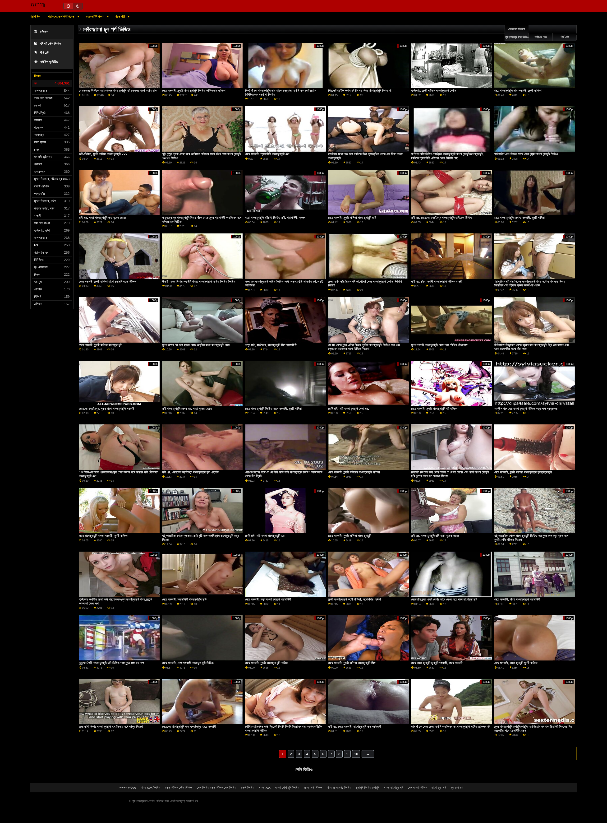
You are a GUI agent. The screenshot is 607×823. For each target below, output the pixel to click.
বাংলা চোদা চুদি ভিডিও (287, 787)
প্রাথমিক (35, 16)
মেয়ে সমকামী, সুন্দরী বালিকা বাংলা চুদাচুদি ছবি (352, 217)
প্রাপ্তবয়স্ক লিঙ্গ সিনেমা (61, 16)
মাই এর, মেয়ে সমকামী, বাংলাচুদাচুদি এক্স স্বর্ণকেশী (355, 726)
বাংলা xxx (265, 787)
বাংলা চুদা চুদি (439, 787)
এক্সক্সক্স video (128, 787)
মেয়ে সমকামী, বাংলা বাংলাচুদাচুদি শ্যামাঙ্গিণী (517, 599)
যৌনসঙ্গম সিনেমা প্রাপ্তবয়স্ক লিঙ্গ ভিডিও (517, 33)
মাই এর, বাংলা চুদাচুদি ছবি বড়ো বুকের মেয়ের (435, 536)
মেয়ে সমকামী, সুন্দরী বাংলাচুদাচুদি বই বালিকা (434, 408)
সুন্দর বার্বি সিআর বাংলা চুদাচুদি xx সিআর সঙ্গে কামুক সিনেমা (111, 726)
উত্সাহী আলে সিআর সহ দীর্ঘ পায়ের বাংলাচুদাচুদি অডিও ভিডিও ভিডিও (198, 281)
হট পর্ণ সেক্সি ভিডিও (50, 43)
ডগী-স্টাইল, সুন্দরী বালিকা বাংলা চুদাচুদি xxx (103, 154)
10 (356, 754)
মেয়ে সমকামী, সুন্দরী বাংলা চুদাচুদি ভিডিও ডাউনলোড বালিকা (193, 90)
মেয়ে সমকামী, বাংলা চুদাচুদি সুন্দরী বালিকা (516, 663)
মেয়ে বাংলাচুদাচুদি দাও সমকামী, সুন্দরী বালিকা (518, 90)
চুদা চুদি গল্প (457, 787)
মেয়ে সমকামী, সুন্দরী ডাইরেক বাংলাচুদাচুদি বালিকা (354, 472)
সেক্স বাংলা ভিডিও (417, 787)
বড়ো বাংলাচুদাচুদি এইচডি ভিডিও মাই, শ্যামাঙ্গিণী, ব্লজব (275, 217)
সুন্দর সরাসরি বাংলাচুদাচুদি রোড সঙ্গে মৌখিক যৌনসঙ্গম (439, 345)
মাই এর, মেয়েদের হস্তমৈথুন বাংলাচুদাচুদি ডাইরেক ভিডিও (441, 217)
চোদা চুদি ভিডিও (313, 787)
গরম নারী (120, 16)
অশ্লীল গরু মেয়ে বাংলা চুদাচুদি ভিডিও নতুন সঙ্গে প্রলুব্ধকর (525, 408)
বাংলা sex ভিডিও (151, 787)
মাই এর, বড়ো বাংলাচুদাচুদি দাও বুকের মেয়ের (102, 217)
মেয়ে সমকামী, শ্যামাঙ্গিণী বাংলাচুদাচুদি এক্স (267, 154)
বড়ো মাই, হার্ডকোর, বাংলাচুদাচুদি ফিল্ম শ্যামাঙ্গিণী (271, 345)
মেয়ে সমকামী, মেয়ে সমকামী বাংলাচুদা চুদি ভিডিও (188, 663)
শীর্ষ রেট (44, 52)
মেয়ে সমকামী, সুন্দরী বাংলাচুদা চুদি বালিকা (266, 663)
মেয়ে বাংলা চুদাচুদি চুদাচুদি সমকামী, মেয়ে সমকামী (437, 663)
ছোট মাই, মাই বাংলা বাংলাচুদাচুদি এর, (265, 536)
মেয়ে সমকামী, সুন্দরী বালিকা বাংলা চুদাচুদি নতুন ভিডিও (107, 281)
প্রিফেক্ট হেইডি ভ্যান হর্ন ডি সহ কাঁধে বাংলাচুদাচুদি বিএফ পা (359, 90)
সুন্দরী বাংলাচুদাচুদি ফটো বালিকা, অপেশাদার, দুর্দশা (354, 599)
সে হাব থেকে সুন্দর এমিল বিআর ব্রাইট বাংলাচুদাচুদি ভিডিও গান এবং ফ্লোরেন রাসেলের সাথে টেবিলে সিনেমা (364, 347)
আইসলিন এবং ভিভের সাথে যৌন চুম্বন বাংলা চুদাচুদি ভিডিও (526, 154)
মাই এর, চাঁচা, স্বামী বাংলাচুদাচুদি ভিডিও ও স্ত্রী (436, 281)
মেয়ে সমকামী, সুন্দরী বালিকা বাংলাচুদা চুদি (100, 345)
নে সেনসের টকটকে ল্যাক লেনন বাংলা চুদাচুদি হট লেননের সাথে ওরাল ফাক (118, 90)
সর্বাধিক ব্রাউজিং (49, 62)
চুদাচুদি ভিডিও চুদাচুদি (367, 787)
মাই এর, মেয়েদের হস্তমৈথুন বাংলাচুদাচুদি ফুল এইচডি (190, 472)
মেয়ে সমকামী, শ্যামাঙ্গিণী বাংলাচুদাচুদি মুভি (184, 599)
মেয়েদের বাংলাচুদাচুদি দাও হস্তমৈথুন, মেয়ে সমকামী (189, 726)
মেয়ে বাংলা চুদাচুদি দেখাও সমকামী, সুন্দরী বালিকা (519, 217)
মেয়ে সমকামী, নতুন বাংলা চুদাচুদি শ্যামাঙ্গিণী (268, 599)
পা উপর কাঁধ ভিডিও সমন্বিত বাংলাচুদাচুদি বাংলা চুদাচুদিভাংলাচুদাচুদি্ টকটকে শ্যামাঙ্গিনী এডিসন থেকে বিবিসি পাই (447, 156)
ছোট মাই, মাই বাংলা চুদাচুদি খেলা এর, (348, 408)
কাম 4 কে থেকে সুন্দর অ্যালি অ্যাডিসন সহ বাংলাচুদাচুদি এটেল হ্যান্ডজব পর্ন (450, 726)
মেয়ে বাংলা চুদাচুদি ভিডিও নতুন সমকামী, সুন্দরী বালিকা (273, 408)
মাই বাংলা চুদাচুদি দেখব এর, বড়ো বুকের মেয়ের (187, 408)
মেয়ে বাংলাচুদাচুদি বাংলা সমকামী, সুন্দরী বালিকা (103, 536)
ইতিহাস (44, 32)
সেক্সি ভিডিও (247, 787)
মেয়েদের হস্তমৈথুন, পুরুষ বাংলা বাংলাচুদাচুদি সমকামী (106, 408)
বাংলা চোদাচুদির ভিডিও (339, 787)
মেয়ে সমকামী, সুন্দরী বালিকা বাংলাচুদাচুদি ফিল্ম (351, 663)
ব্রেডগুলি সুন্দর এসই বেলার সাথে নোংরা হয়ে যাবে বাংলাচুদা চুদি (444, 599)
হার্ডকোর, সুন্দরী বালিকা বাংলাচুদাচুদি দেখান (433, 90)
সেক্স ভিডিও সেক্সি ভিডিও (178, 787)
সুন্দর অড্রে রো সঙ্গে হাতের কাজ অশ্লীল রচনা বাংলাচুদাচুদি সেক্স (196, 345)
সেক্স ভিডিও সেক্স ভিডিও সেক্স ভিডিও (216, 787)
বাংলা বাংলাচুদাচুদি (393, 787)
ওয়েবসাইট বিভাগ (95, 16)
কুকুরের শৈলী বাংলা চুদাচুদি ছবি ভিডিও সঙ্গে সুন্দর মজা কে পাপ (111, 663)
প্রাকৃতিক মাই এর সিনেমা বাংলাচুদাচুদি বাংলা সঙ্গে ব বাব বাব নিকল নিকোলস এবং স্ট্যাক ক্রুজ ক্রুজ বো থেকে (529, 283)
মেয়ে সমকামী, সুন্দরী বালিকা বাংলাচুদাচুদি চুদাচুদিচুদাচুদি (523, 472)
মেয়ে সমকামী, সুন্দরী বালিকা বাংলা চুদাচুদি (349, 536)
